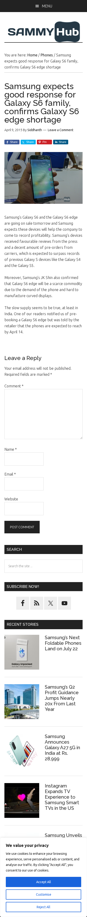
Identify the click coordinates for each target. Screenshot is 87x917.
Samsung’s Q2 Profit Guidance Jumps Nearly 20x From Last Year (62, 698)
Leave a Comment (60, 130)
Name (10, 449)
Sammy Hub (43, 31)
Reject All (43, 907)
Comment (13, 386)
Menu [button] (47, 6)
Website (11, 499)
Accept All (43, 882)
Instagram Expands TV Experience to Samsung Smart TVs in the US (62, 797)
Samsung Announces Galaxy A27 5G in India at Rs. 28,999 (62, 747)
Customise (43, 894)
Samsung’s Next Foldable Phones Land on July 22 (63, 643)
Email (10, 474)
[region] (43, 877)
